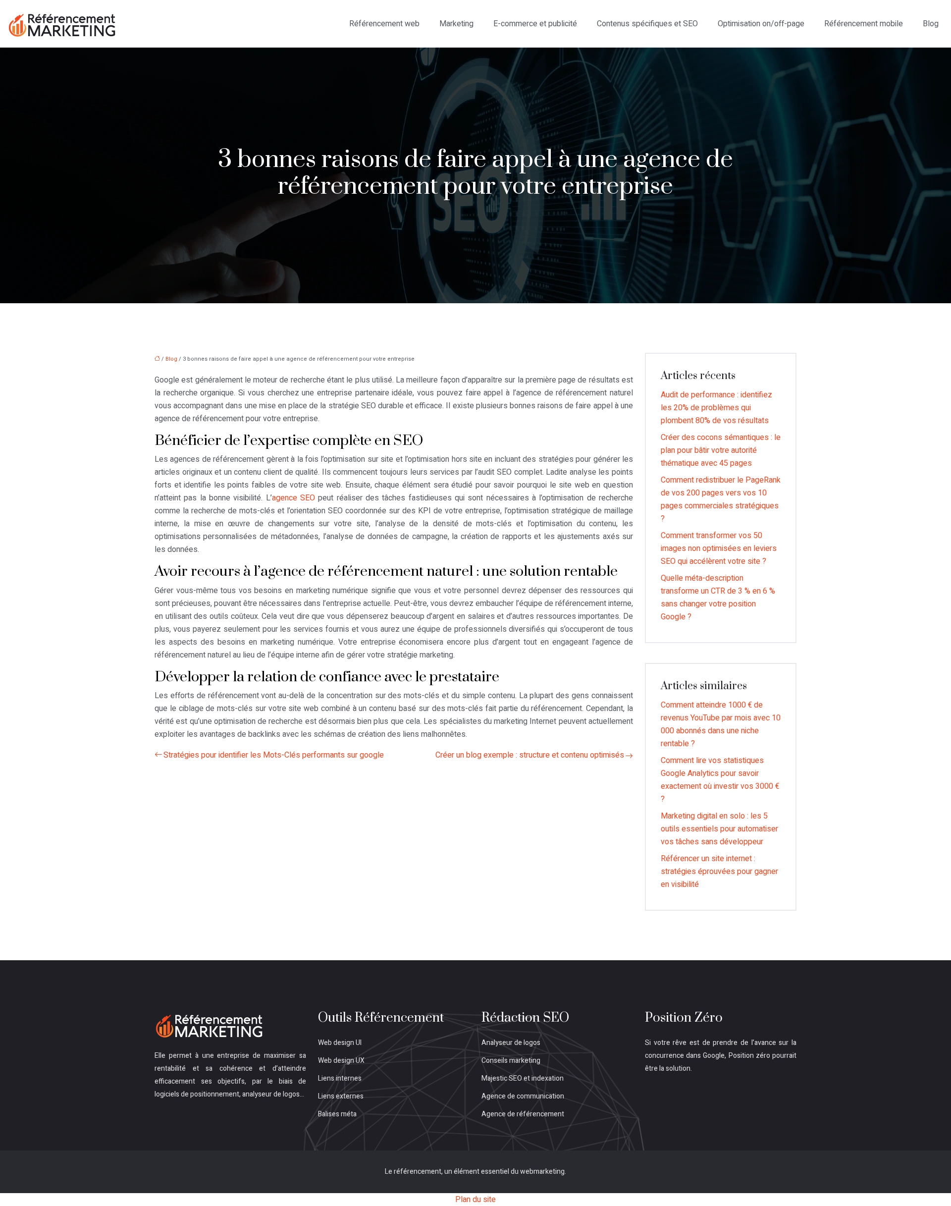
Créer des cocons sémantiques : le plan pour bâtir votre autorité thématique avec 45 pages (721, 450)
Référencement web (384, 24)
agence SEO (293, 498)
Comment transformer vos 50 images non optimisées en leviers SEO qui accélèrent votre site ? (719, 548)
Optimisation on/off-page (761, 24)
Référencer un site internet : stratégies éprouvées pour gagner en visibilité (719, 871)
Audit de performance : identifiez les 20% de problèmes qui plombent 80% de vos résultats (716, 408)
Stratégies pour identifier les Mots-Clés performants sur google (273, 755)
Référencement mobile (863, 24)
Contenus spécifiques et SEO (647, 24)
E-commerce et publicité (535, 24)
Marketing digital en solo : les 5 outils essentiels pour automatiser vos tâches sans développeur (719, 829)
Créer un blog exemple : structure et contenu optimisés (529, 755)
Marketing (456, 24)
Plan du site (475, 1200)
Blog (931, 24)
